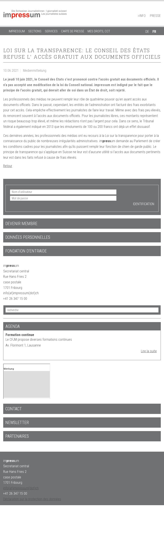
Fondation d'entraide (26, 251)
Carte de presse (72, 31)
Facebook (151, 10)
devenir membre (21, 223)
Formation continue (20, 335)
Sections (34, 31)
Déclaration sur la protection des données (32, 499)
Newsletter (17, 422)
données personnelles (27, 237)
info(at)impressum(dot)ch (21, 488)
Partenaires (17, 436)
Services (51, 31)
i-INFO (142, 16)
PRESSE (155, 16)
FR (154, 32)
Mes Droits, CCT (99, 31)
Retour (7, 166)
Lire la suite (149, 351)
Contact (13, 408)
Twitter (159, 10)
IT (146, 39)
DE (147, 32)
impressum (17, 31)
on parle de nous (21, 39)
